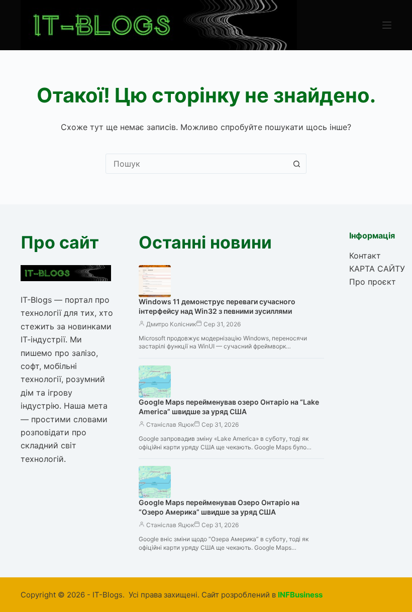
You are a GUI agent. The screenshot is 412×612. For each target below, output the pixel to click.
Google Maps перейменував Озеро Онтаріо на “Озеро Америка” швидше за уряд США (219, 507)
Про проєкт (372, 282)
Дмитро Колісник (171, 324)
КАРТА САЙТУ (377, 269)
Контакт (365, 256)
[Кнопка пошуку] (296, 163)
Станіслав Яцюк (170, 424)
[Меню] (386, 25)
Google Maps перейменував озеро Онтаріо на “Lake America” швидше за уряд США (229, 407)
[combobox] (196, 164)
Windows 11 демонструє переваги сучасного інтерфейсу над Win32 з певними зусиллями (217, 306)
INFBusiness (300, 594)
